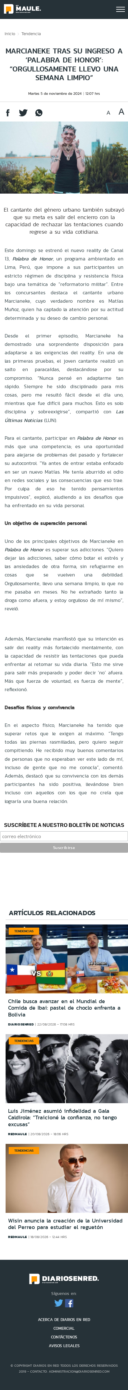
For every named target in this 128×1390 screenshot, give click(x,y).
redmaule (17, 1133)
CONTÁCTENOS (64, 1337)
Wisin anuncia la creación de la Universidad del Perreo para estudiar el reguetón (65, 1224)
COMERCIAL (64, 1328)
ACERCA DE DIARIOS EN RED (64, 1320)
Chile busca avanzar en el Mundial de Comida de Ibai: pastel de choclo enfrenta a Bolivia (64, 1008)
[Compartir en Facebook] (7, 116)
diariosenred (21, 1024)
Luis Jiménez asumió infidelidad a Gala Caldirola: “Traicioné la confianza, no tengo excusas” (62, 1117)
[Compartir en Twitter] (23, 116)
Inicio (10, 33)
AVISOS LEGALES (64, 1346)
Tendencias (24, 931)
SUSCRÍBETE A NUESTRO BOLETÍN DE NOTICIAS (64, 825)
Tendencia (31, 33)
